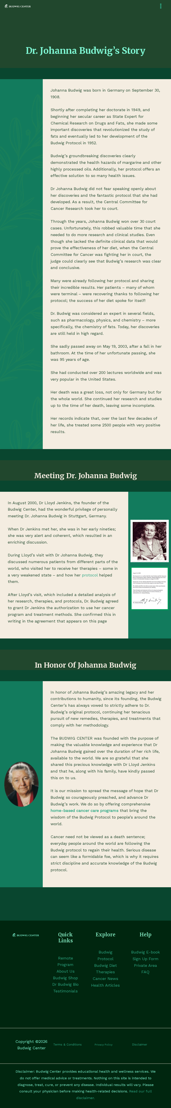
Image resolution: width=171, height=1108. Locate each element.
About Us (66, 971)
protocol (90, 575)
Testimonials (65, 991)
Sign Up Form (145, 958)
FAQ (145, 972)
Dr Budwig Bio (65, 984)
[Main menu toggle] (161, 6)
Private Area (145, 965)
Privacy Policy (103, 1044)
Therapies (105, 972)
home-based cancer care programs (84, 810)
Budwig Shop (65, 978)
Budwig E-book (145, 952)
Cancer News (105, 978)
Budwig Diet (105, 965)
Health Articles (105, 985)
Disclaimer (139, 1044)
